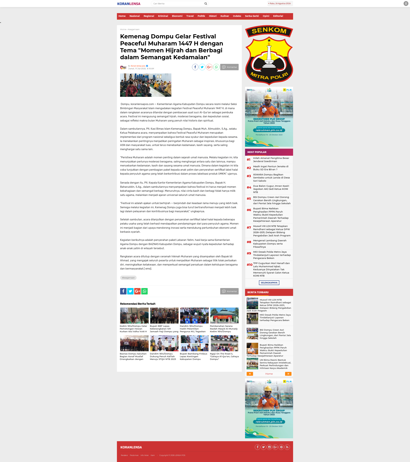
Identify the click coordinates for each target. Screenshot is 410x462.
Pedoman (134, 455)
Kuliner (225, 16)
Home (122, 16)
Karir (153, 455)
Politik (201, 16)
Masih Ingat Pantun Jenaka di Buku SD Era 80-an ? (270, 168)
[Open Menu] (406, 3)
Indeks (237, 16)
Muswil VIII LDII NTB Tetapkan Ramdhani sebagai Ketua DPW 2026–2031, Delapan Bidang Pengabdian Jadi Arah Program (272, 231)
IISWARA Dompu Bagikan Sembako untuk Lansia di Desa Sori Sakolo (271, 177)
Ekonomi (177, 16)
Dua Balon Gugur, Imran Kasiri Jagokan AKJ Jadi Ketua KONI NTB (271, 189)
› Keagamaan (133, 29)
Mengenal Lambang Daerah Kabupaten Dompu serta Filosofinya (270, 243)
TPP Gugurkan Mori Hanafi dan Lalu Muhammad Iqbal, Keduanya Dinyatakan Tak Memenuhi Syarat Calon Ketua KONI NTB (271, 269)
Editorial (278, 16)
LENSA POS (180, 455)
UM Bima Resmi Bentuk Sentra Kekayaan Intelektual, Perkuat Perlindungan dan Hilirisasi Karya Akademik (275, 364)
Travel (190, 16)
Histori (213, 16)
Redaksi (124, 455)
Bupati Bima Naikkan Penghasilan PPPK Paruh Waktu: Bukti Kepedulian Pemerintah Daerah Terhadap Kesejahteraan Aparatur (271, 214)
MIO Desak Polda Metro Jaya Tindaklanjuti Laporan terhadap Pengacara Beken (272, 255)
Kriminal (163, 16)
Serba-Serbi (252, 16)
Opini (266, 16)
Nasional (135, 16)
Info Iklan (145, 455)
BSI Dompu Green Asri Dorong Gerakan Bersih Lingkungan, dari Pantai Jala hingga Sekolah (272, 200)
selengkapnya (269, 282)
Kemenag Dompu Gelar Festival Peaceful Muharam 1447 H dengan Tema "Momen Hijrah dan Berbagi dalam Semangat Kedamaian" (171, 47)
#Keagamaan (128, 278)
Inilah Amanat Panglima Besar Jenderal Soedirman (271, 160)
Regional (149, 16)
